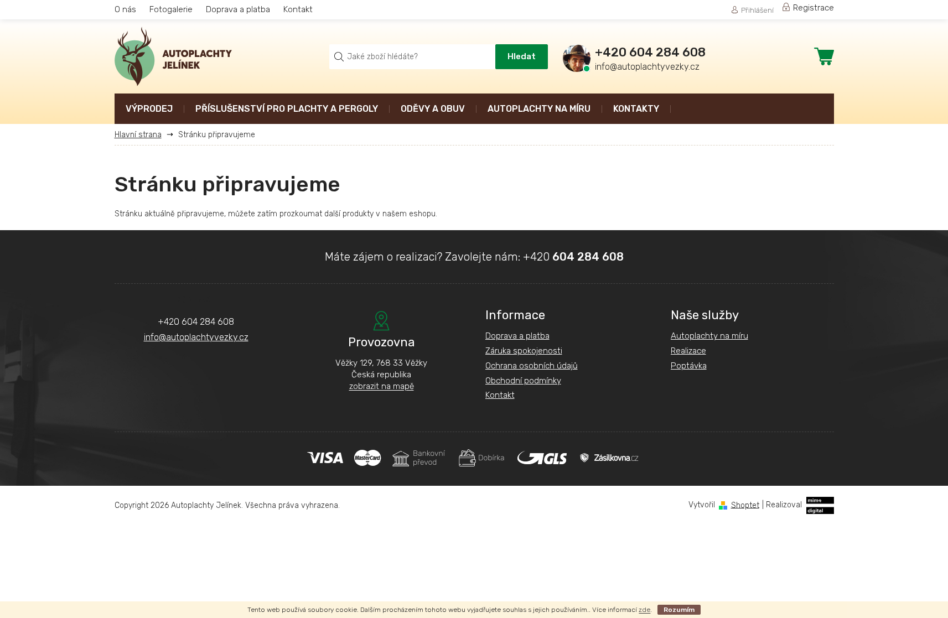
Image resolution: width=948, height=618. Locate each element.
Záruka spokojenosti (523, 351)
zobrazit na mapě (381, 386)
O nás (125, 9)
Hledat (521, 56)
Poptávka (689, 366)
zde (644, 610)
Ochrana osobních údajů (531, 366)
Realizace (688, 351)
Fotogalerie (171, 9)
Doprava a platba (238, 9)
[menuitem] (149, 110)
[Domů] (142, 135)
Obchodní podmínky (523, 381)
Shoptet (745, 505)
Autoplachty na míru (709, 336)
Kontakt (298, 9)
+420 (573, 256)
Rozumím (679, 610)
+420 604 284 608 (196, 321)
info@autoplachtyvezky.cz (196, 337)
